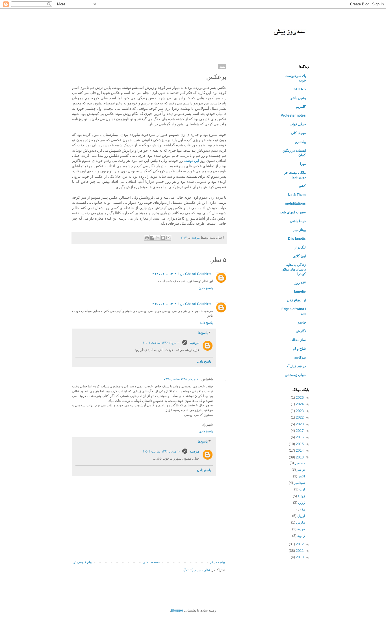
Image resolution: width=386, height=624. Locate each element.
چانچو (302, 322)
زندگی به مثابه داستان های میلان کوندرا (293, 269)
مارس (300, 522)
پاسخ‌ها (203, 333)
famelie (300, 291)
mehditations (295, 203)
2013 (299, 457)
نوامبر (300, 469)
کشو (302, 186)
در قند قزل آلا (296, 366)
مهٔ (303, 509)
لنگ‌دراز (300, 247)
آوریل (300, 516)
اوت (301, 489)
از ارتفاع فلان (296, 300)
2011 (299, 551)
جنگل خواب (298, 124)
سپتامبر (299, 483)
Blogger (177, 610)
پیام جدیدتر (217, 562)
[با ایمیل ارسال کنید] (168, 238)
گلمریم (301, 107)
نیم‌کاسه (300, 357)
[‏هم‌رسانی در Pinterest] (147, 238)
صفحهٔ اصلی (151, 562)
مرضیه (194, 343)
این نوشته (191, 160)
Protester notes (293, 115)
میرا (303, 164)
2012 (299, 544)
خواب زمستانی (295, 375)
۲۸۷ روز (300, 283)
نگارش (301, 331)
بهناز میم (299, 230)
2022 (299, 417)
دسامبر (299, 463)
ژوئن (301, 503)
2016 (299, 437)
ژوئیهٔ (301, 496)
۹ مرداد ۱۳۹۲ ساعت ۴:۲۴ (181, 274)
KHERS (300, 89)
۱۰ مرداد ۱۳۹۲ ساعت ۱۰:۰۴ (162, 343)
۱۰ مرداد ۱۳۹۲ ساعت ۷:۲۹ (182, 379)
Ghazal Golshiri (197, 274)
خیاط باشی (298, 221)
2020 (299, 424)
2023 (299, 411)
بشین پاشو (298, 98)
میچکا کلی (298, 133)
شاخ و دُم (299, 349)
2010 (299, 557)
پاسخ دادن (206, 288)
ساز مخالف (298, 340)
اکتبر (301, 476)
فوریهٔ (300, 529)
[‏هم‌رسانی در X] (158, 238)
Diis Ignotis (297, 239)
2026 (299, 398)
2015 (299, 444)
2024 (299, 404)
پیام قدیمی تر (82, 562)
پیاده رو (300, 142)
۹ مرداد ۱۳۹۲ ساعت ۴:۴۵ (181, 304)
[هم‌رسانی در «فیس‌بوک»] (152, 238)
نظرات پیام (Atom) (196, 570)
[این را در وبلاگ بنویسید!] (163, 238)
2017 (299, 431)
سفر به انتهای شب (293, 212)
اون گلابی (299, 256)
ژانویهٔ (300, 536)
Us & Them (297, 195)
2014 (299, 451)
